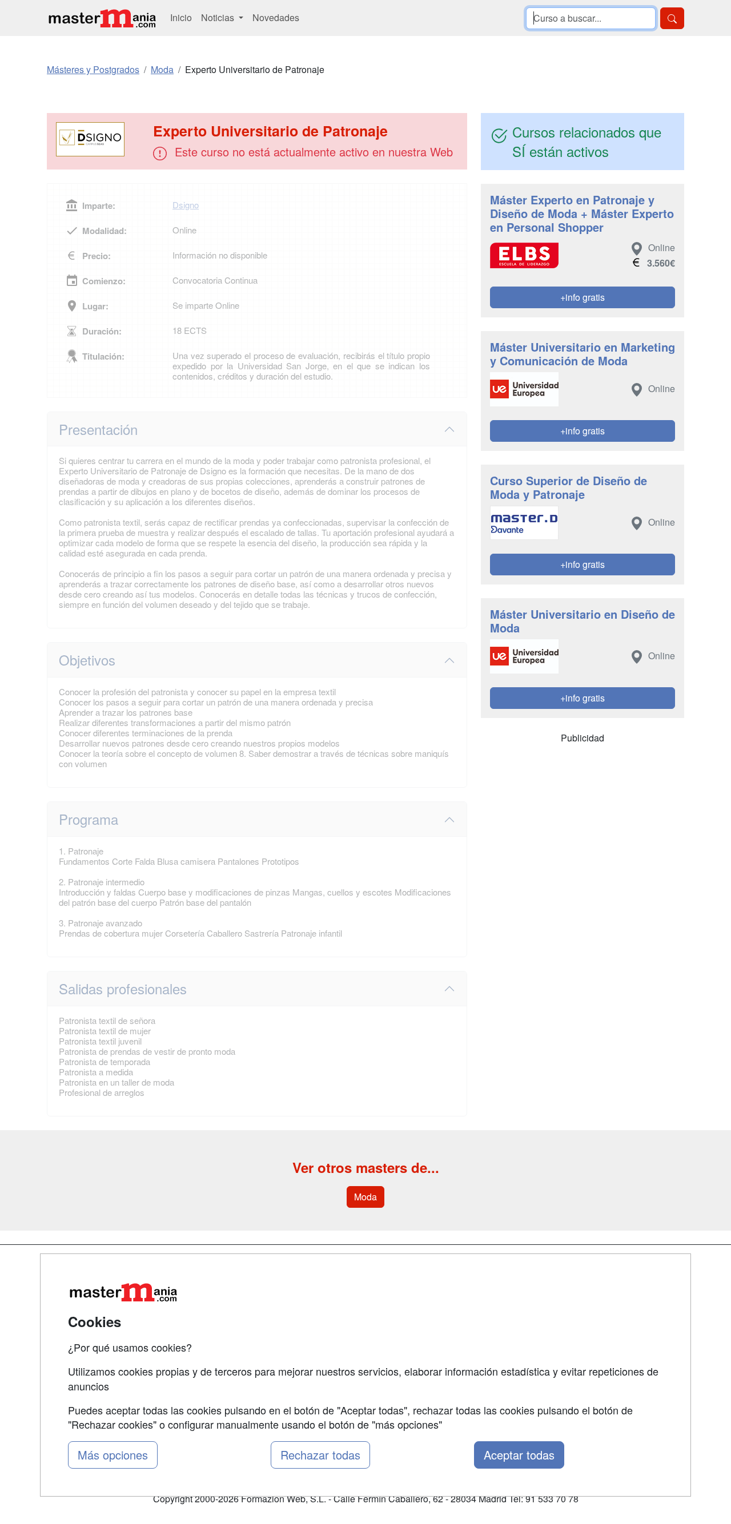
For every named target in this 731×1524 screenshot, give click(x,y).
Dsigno (185, 205)
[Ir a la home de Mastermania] (101, 18)
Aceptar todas (519, 1454)
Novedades (275, 17)
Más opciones (113, 1454)
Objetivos (87, 660)
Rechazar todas (320, 1454)
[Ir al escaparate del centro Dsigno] (101, 139)
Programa (88, 819)
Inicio (181, 17)
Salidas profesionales (123, 988)
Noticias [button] (218, 17)
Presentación (98, 429)
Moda (365, 1196)
